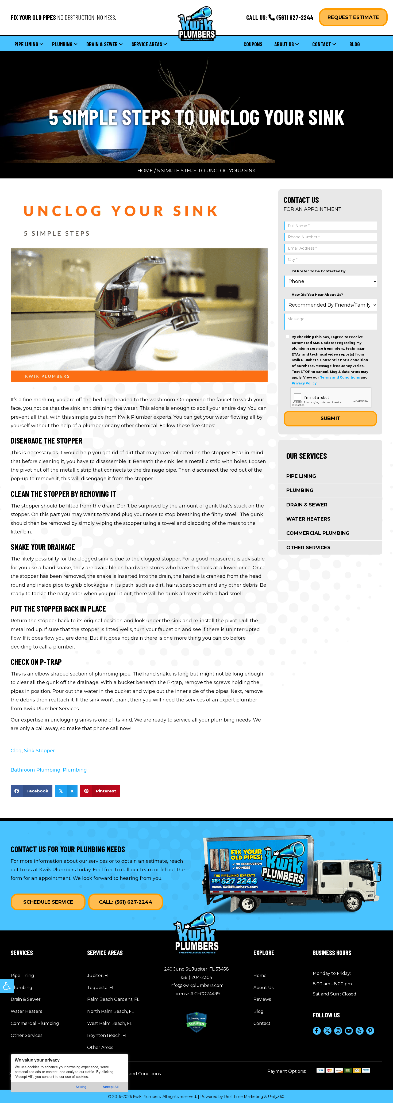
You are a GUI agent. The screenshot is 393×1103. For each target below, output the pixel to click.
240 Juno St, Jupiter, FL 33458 (196, 969)
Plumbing (75, 770)
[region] (69, 1073)
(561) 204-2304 (196, 977)
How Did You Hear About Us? (317, 295)
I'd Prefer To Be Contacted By (318, 271)
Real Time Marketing (243, 1096)
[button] (7, 986)
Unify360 (276, 1096)
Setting (81, 1087)
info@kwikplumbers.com (197, 985)
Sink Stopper (39, 751)
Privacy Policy (304, 383)
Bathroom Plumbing (35, 770)
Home (145, 171)
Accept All (110, 1087)
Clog (16, 751)
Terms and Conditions (340, 377)
